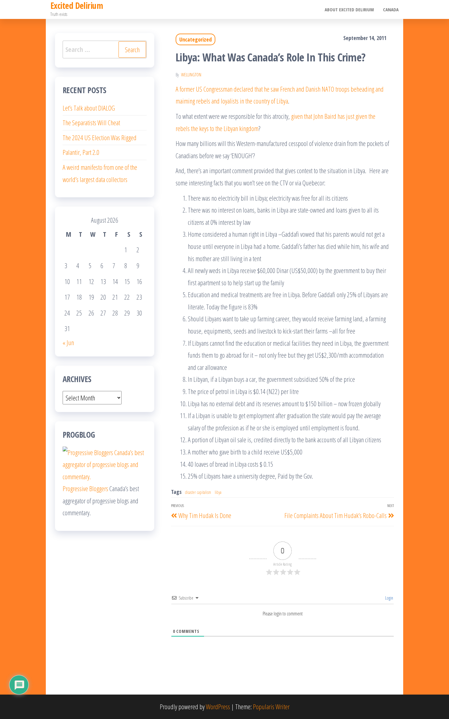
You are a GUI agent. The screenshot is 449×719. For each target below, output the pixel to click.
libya (218, 492)
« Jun (68, 342)
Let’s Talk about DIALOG (89, 107)
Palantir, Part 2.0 (81, 152)
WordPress (218, 706)
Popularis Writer (271, 706)
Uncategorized (195, 39)
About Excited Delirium (349, 9)
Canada (391, 9)
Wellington (191, 75)
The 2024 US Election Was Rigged (100, 137)
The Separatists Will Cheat (91, 122)
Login (388, 598)
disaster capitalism (198, 492)
